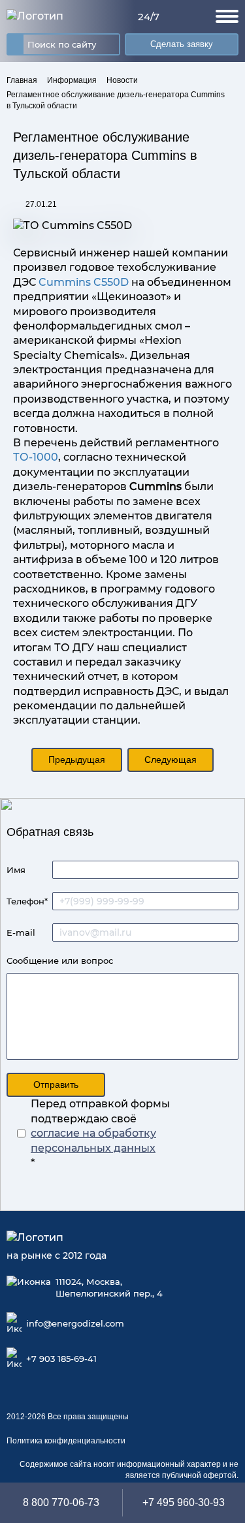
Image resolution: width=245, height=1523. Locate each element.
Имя (16, 870)
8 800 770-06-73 (61, 1502)
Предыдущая (76, 759)
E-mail (21, 932)
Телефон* (27, 901)
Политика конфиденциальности (66, 1440)
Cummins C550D (84, 282)
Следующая (170, 759)
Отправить (55, 1084)
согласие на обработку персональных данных (93, 1140)
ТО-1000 (35, 457)
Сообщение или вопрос (60, 960)
